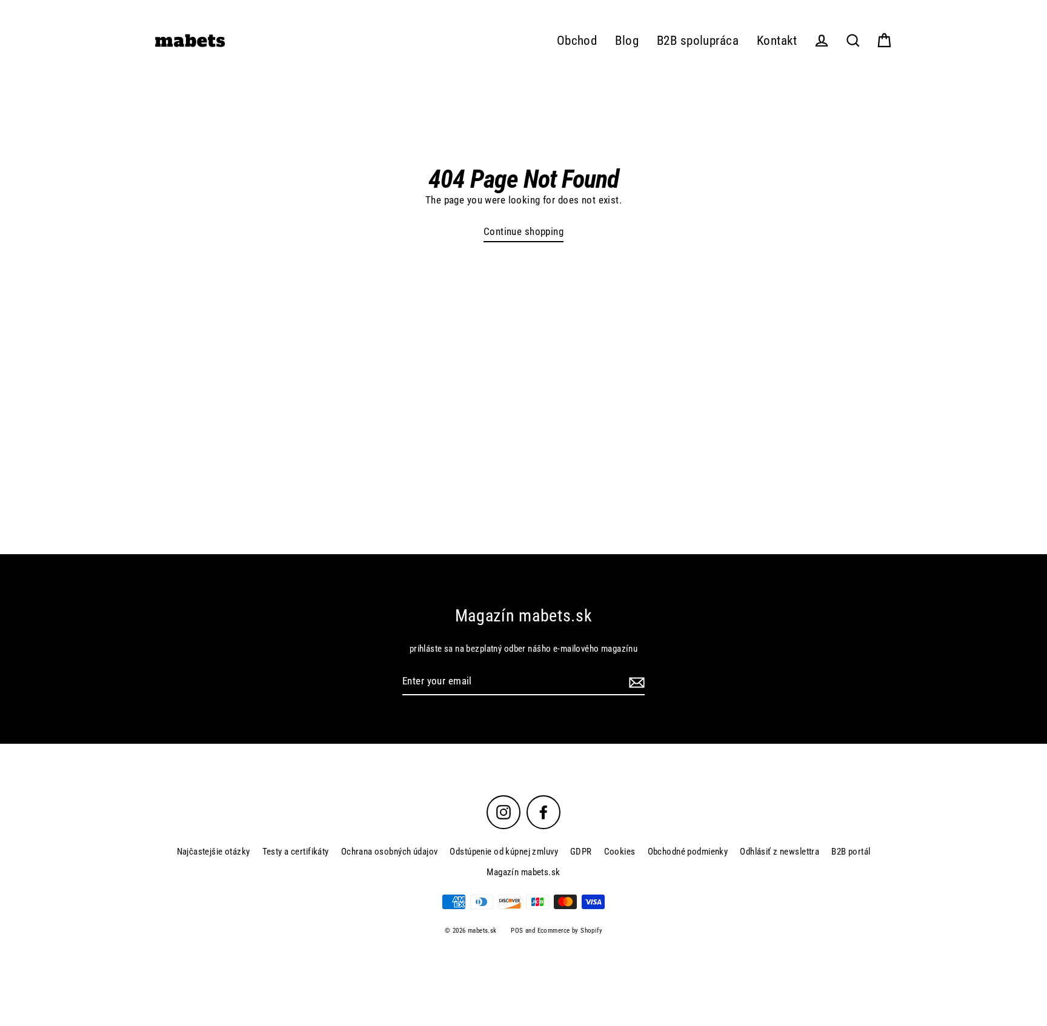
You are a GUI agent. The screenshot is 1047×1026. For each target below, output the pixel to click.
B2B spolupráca (698, 40)
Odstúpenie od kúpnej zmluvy (503, 851)
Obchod (577, 40)
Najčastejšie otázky (213, 851)
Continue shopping (523, 231)
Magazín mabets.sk (523, 872)
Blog (627, 40)
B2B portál (850, 851)
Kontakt (777, 40)
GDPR (581, 851)
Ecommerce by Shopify (570, 931)
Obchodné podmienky (688, 851)
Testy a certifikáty (295, 851)
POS (517, 931)
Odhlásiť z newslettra (779, 851)
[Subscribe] (635, 681)
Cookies (620, 851)
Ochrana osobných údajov (389, 851)
